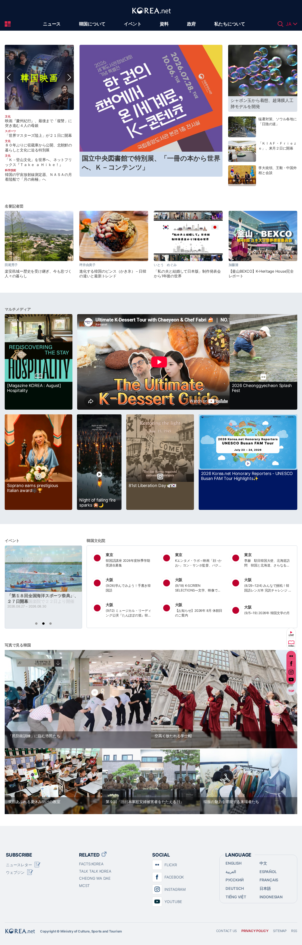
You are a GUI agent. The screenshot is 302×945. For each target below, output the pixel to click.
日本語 (265, 888)
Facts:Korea (91, 864)
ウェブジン (15, 872)
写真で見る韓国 (18, 645)
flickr (291, 655)
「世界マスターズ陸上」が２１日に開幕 (38, 135)
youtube (291, 681)
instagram (291, 672)
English (233, 863)
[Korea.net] (151, 16)
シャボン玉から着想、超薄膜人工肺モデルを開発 (262, 103)
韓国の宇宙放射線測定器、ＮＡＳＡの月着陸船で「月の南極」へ (38, 177)
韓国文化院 (96, 540)
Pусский (234, 880)
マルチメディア (18, 309)
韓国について (92, 24)
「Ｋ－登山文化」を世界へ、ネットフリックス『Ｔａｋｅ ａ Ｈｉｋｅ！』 (38, 162)
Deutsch (235, 888)
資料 (164, 24)
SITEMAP (280, 931)
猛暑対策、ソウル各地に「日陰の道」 (277, 121)
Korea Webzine (291, 643)
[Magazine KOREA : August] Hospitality (34, 388)
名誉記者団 (14, 206)
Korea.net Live (291, 633)
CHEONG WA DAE (95, 878)
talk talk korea (95, 871)
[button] (69, 77)
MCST (84, 885)
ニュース (52, 24)
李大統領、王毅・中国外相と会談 (277, 170)
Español (268, 871)
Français (269, 880)
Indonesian (271, 897)
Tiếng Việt (236, 897)
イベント (133, 24)
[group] (39, 77)
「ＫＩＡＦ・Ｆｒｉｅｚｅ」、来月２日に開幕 (277, 145)
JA (289, 24)
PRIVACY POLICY (254, 931)
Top (291, 691)
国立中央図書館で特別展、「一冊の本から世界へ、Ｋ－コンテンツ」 (151, 162)
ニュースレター (19, 864)
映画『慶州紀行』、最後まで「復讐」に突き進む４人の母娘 (38, 123)
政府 (191, 24)
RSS (294, 931)
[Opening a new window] (39, 77)
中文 (263, 863)
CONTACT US (226, 931)
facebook (291, 663)
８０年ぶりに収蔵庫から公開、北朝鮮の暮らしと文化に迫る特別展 (38, 147)
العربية (231, 871)
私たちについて (229, 24)
